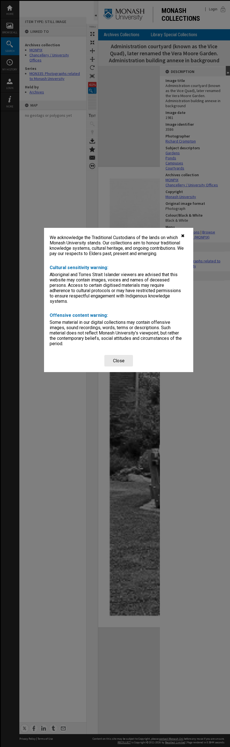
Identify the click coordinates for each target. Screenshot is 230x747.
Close (119, 360)
